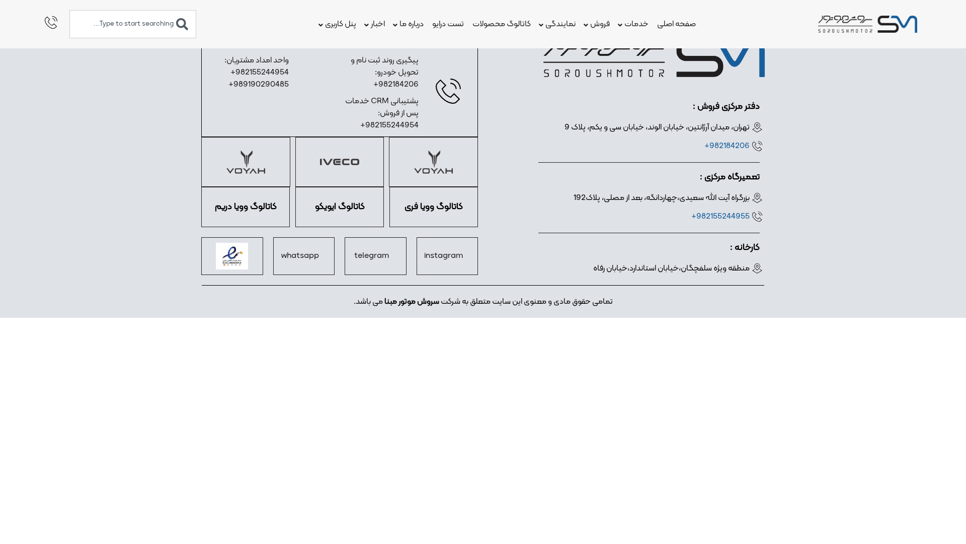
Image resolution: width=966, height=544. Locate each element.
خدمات (636, 24)
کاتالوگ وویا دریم (246, 207)
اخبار (378, 24)
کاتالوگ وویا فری (434, 207)
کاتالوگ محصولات (501, 24)
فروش (600, 24)
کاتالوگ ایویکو (340, 207)
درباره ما (411, 24)
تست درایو (448, 24)
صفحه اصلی (676, 24)
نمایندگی (560, 24)
